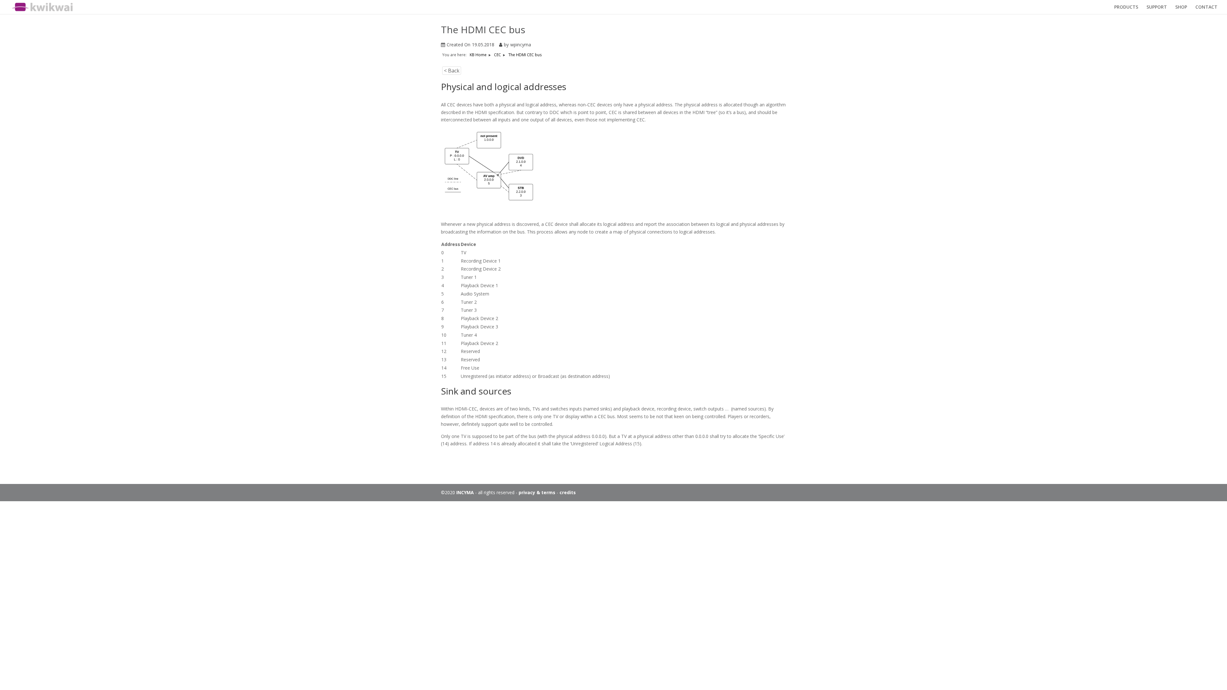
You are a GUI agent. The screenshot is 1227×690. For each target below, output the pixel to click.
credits (567, 492)
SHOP (1181, 7)
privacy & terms (537, 492)
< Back (451, 70)
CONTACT (1206, 7)
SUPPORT (1156, 7)
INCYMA (465, 492)
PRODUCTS (1126, 7)
